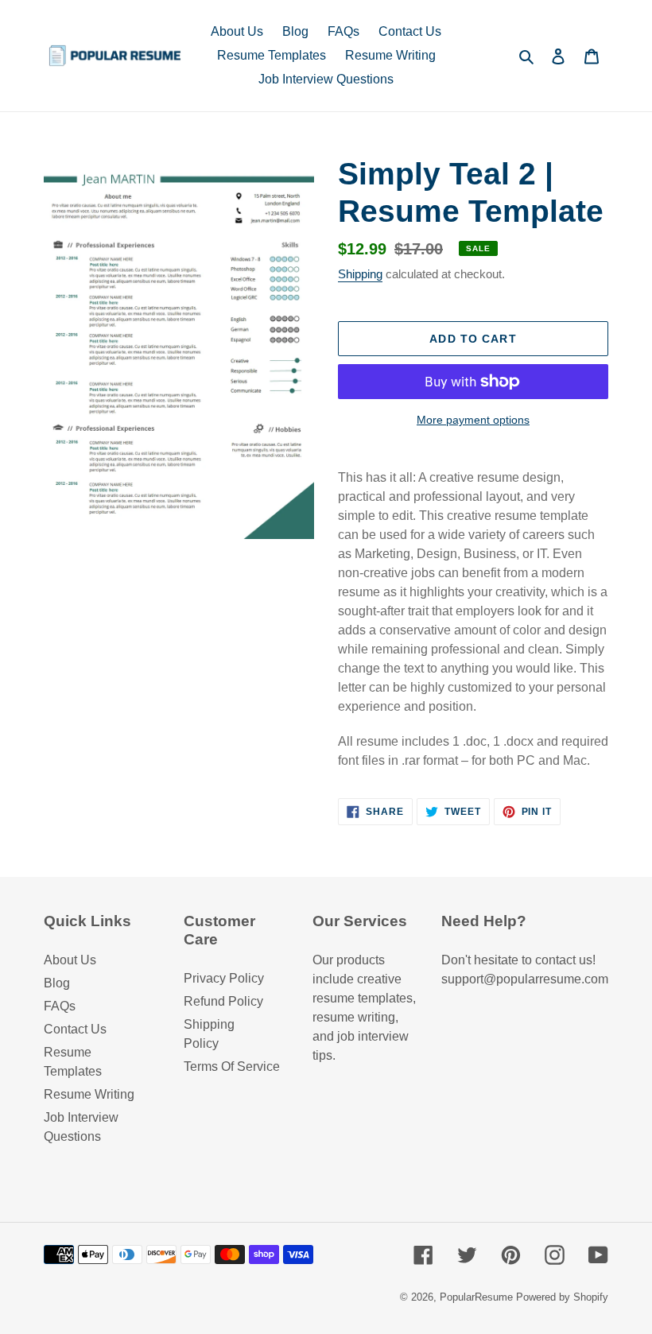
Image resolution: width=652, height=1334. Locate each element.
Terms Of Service (232, 1066)
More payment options (473, 419)
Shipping (360, 274)
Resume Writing (89, 1094)
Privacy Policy (224, 978)
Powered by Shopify (562, 1297)
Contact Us (75, 1029)
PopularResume (476, 1297)
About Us (70, 960)
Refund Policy (223, 1001)
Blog (57, 983)
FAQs (60, 1006)
